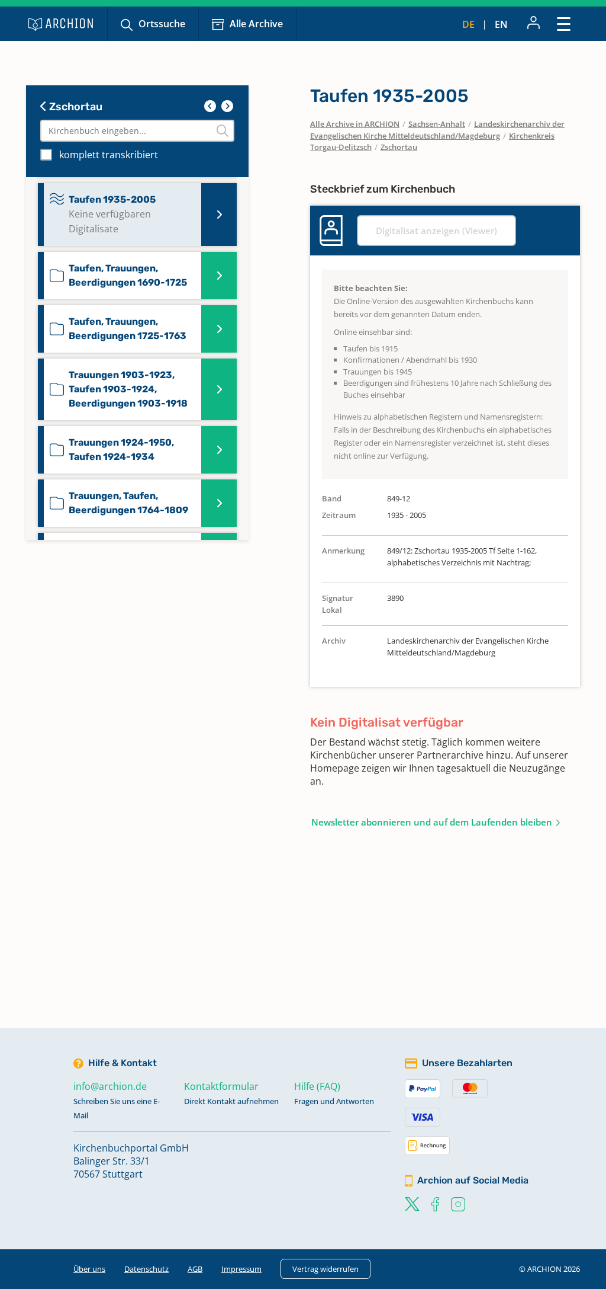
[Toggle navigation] (564, 23)
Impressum (241, 1269)
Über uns (89, 1269)
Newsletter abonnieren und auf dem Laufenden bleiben (431, 822)
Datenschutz (146, 1269)
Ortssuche (161, 23)
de (468, 24)
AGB (195, 1269)
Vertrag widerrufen (325, 1269)
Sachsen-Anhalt (436, 124)
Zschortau (74, 106)
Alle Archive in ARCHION (354, 124)
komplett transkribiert (108, 154)
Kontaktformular (221, 1086)
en (501, 24)
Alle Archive (256, 23)
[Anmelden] (533, 24)
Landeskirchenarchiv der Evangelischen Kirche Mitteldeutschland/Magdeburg (437, 130)
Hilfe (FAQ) (317, 1086)
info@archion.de (110, 1086)
